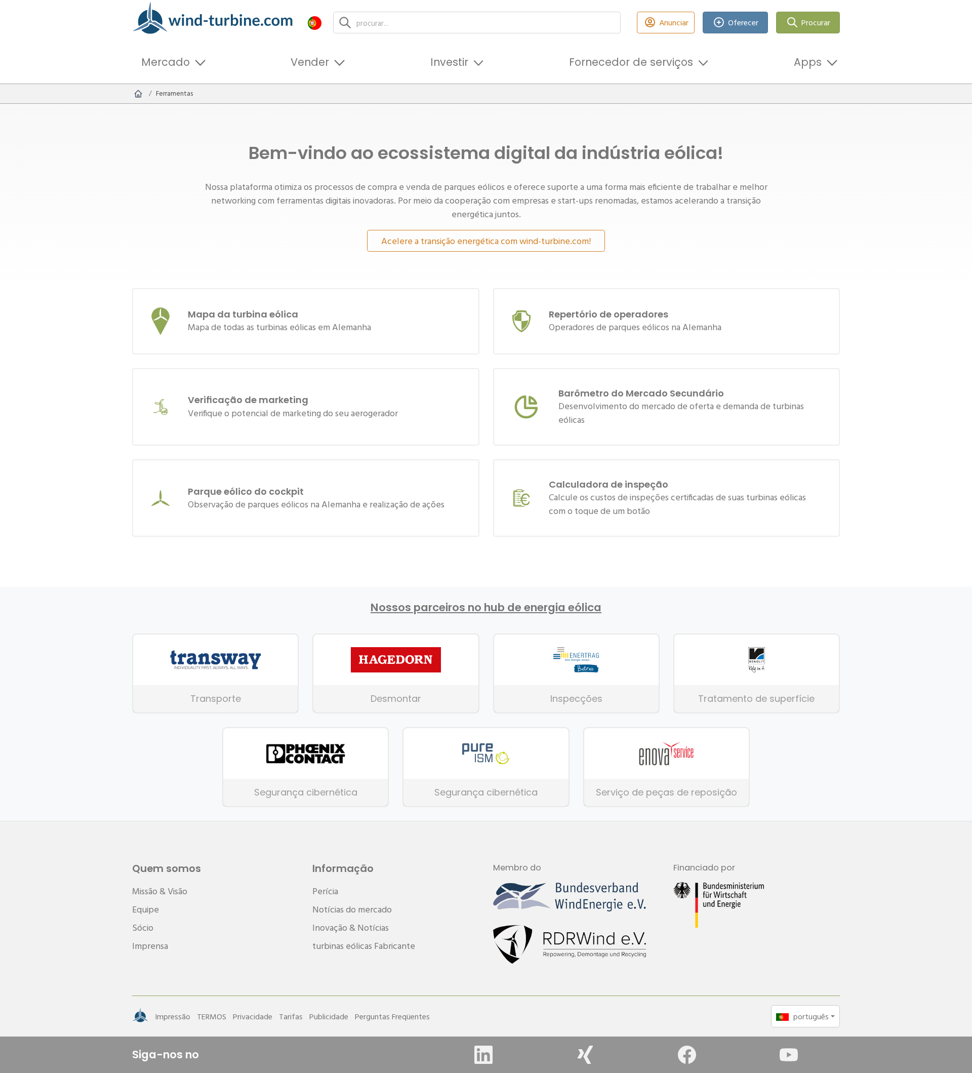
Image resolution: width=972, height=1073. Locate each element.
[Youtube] (789, 1055)
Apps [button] (808, 62)
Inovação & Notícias (350, 927)
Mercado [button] (165, 62)
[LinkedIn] (483, 1055)
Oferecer (743, 22)
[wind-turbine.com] (138, 94)
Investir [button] (449, 62)
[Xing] (585, 1055)
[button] (314, 22)
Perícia (325, 891)
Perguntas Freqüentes (392, 1016)
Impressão (172, 1016)
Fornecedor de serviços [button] (631, 62)
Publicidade (328, 1016)
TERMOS (211, 1016)
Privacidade (252, 1016)
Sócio (142, 927)
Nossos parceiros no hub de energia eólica (486, 607)
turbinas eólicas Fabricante (363, 945)
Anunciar (673, 22)
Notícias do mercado (352, 909)
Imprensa (150, 945)
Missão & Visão (159, 891)
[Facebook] (687, 1055)
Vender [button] (310, 62)
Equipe (145, 909)
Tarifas (291, 1016)
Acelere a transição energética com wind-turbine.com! (486, 241)
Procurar (815, 22)
